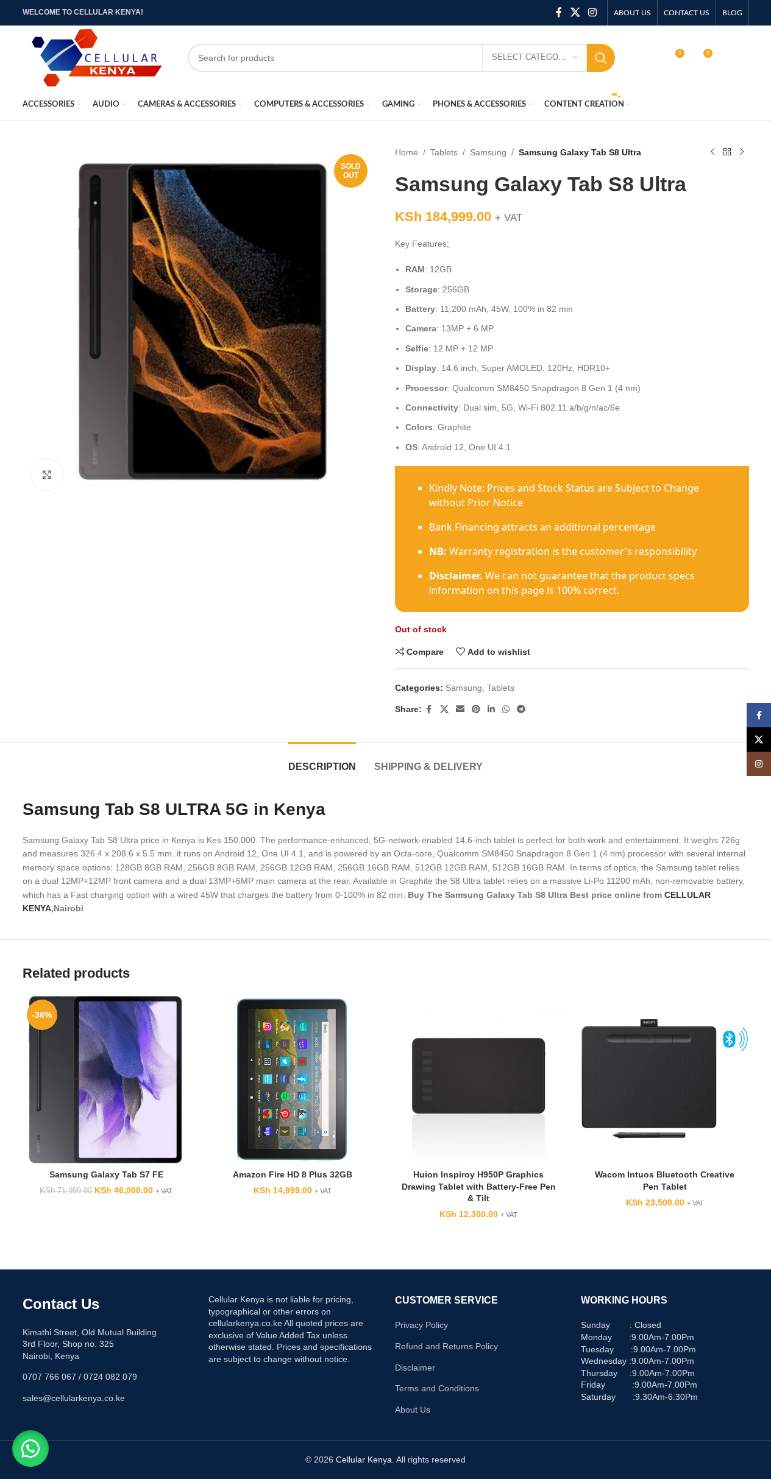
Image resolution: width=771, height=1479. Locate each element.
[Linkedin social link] (491, 709)
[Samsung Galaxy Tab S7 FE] (107, 1079)
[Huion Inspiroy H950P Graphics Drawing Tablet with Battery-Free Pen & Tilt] (479, 1079)
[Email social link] (460, 709)
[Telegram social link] (521, 709)
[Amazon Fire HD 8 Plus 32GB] (292, 1079)
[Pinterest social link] (476, 709)
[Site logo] (96, 57)
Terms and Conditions (437, 1388)
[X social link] (575, 12)
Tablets (444, 152)
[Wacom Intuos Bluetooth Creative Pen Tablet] (665, 1079)
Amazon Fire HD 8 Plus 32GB (292, 1174)
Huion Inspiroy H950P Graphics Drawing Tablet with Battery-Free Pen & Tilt (479, 1186)
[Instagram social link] (592, 12)
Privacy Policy (421, 1325)
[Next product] (741, 152)
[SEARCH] (601, 58)
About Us (412, 1409)
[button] (30, 1448)
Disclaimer (415, 1367)
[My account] (648, 58)
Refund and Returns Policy (446, 1346)
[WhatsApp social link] (506, 709)
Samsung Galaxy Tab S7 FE (106, 1174)
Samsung (488, 152)
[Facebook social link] (559, 12)
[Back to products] (727, 152)
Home (406, 152)
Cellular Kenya (364, 1459)
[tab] (322, 760)
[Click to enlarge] (47, 474)
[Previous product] (712, 152)
